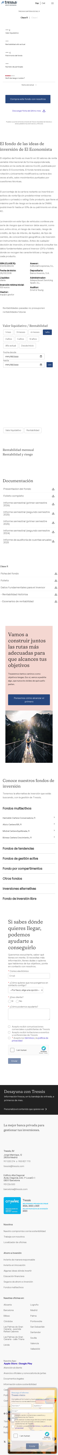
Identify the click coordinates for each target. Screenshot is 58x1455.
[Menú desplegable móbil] (52, 3)
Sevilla (33, 1338)
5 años (20, 339)
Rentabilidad (33, 430)
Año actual (10, 345)
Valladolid (35, 1348)
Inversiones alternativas (19, 888)
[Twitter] (4, 1441)
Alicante (8, 1304)
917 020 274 (9, 1161)
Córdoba (8, 1321)
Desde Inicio (27, 345)
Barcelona (9, 1310)
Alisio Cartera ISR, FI (12, 824)
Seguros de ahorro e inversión (18, 1281)
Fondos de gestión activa (20, 858)
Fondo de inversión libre (19, 899)
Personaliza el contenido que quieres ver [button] (24, 1109)
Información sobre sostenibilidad (20, 1384)
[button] (29, 808)
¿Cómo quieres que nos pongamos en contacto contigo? (28, 984)
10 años (33, 339)
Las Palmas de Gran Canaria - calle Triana (14, 1338)
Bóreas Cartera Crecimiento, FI (17, 837)
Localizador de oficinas (15, 1242)
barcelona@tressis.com (16, 1189)
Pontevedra (36, 1321)
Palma (33, 1315)
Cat (43, 3)
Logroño (34, 1304)
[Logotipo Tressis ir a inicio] (9, 3)
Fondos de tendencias (18, 848)
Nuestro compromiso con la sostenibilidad (25, 1231)
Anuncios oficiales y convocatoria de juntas (25, 1373)
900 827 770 (24, 1161)
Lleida (7, 1344)
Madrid (33, 1310)
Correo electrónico (18, 971)
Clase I (34, 17)
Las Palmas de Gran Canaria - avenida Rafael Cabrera (13, 1329)
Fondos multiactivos (17, 808)
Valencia (34, 1343)
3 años (8, 339)
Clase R (24, 17)
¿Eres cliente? (15, 997)
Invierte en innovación (14, 1265)
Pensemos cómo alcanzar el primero (29, 700)
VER (49, 365)
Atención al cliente (13, 1367)
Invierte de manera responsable (19, 1259)
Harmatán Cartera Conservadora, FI (19, 818)
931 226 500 (9, 1184)
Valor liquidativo (13, 430)
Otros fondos (12, 878)
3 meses (20, 332)
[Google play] (25, 1363)
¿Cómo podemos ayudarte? (23, 1006)
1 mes (8, 332)
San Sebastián (37, 1326)
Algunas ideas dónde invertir (18, 1270)
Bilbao (7, 1315)
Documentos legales (14, 1378)
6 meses (35, 332)
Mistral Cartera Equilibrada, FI (16, 831)
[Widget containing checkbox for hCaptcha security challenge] (28, 1050)
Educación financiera (14, 1276)
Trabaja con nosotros (14, 1236)
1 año (47, 332)
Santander (35, 1332)
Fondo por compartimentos (22, 868)
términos (29, 1038)
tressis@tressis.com (14, 1166)
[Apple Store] (10, 1363)
